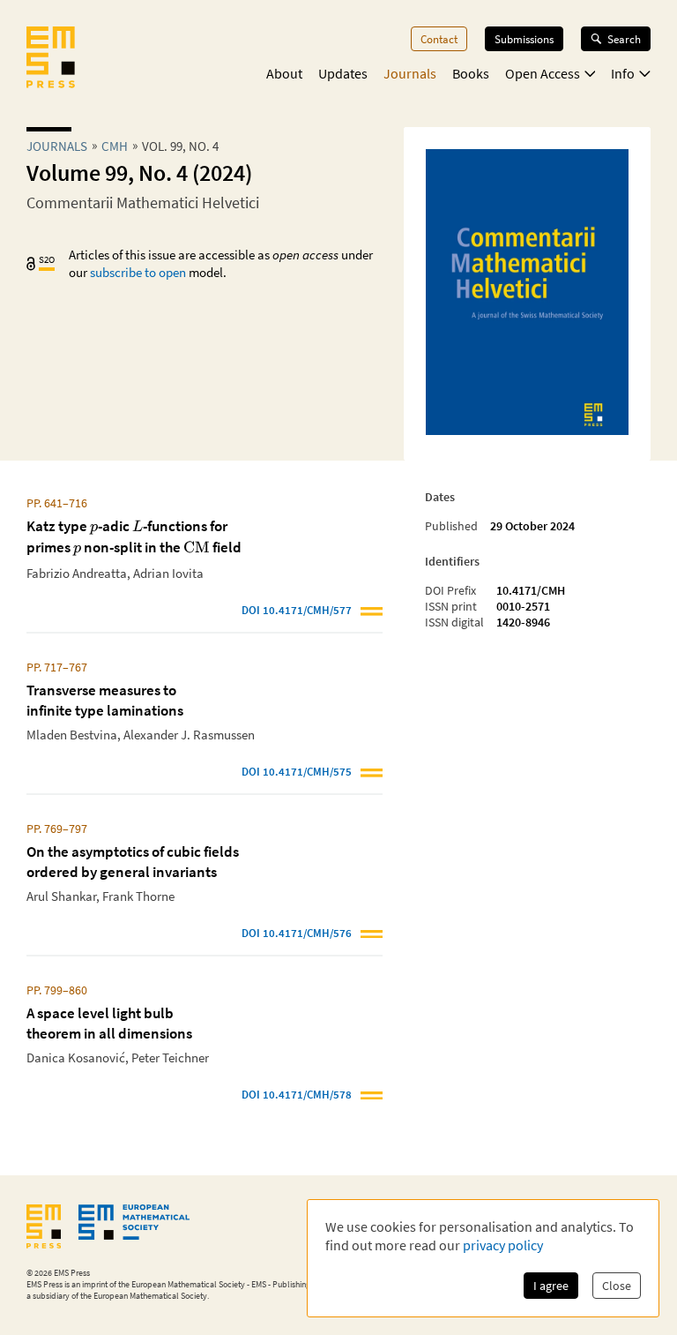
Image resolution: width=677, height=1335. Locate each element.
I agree (551, 1286)
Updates (343, 73)
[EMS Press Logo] (50, 59)
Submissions (524, 39)
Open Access (542, 73)
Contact (439, 39)
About (284, 73)
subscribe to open (138, 272)
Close (616, 1286)
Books (470, 73)
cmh (114, 146)
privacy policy (503, 1245)
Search (624, 39)
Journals (409, 73)
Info (623, 73)
